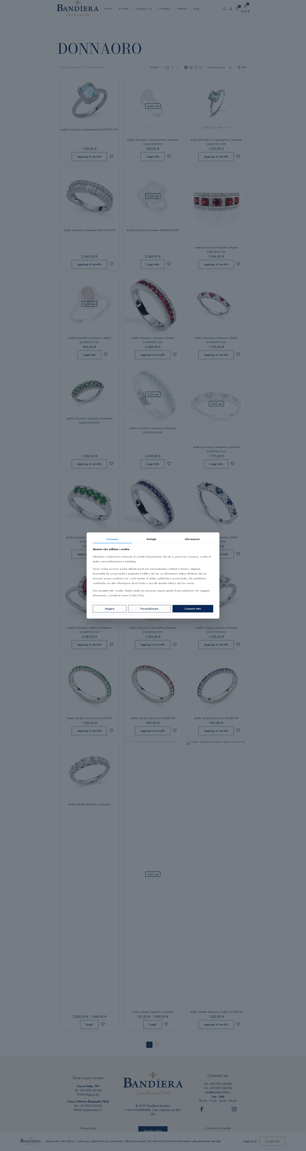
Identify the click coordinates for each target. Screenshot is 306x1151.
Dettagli (151, 539)
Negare (109, 609)
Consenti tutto (193, 609)
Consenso (112, 539)
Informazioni (192, 539)
